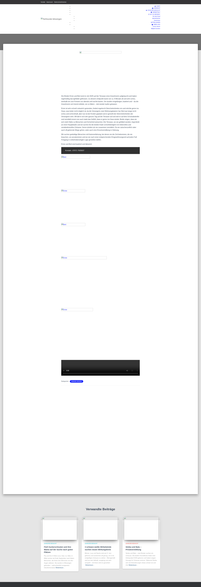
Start (158, 6)
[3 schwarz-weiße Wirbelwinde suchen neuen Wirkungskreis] (100, 528)
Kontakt (43, 2)
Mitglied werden (155, 28)
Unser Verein (156, 26)
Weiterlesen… (60, 567)
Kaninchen (157, 20)
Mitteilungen (155, 22)
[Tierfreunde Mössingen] (51, 19)
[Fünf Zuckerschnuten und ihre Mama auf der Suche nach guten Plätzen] (59, 528)
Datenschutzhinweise (60, 2)
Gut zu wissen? (155, 14)
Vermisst (157, 8)
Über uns (157, 24)
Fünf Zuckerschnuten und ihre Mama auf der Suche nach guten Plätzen (58, 549)
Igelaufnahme (156, 18)
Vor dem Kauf (156, 16)
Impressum (49, 2)
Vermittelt (156, 12)
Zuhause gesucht (154, 10)
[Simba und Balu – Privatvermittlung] (141, 528)
